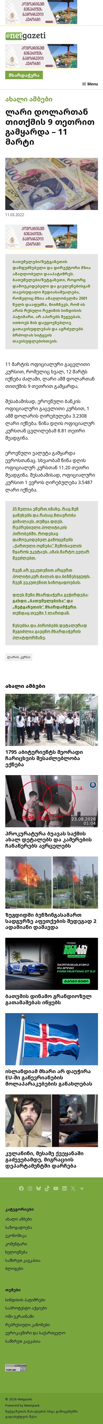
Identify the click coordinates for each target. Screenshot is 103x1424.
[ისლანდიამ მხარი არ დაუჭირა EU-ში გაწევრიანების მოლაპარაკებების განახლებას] (51, 1039)
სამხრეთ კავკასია (22, 1260)
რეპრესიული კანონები (27, 1324)
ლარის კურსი (18, 657)
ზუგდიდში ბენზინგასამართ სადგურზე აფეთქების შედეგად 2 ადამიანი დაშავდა (50, 921)
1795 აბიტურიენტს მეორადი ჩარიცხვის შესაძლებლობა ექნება (44, 758)
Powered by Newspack (22, 1405)
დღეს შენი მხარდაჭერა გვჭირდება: (50, 594)
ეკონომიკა (16, 1235)
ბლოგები (14, 1268)
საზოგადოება (18, 1227)
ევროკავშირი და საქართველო (35, 1332)
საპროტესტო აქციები (26, 1308)
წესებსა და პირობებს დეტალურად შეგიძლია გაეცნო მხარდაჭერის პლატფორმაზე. (49, 631)
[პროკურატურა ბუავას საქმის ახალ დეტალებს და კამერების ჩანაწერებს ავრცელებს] (51, 801)
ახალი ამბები (28, 98)
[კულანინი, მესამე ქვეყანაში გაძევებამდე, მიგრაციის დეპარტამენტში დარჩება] (51, 1121)
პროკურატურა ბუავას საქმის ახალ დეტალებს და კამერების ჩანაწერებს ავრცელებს (48, 839)
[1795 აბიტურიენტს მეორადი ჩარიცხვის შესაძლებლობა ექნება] (51, 720)
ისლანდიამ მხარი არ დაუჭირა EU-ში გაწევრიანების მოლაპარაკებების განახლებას (48, 1077)
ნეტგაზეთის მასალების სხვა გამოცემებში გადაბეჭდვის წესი (41, 1414)
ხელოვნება (16, 1252)
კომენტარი (16, 1244)
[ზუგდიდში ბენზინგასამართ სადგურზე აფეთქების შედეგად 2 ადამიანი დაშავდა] (51, 883)
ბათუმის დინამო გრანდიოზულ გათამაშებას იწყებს (48, 999)
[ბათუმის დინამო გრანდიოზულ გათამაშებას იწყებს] (51, 964)
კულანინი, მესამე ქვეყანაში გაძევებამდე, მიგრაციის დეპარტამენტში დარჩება (44, 1159)
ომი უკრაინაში (19, 1316)
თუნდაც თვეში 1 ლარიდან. (41, 612)
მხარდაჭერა (24, 75)
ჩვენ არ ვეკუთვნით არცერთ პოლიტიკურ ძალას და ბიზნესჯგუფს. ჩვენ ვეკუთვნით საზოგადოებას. (51, 576)
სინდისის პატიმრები (25, 1299)
